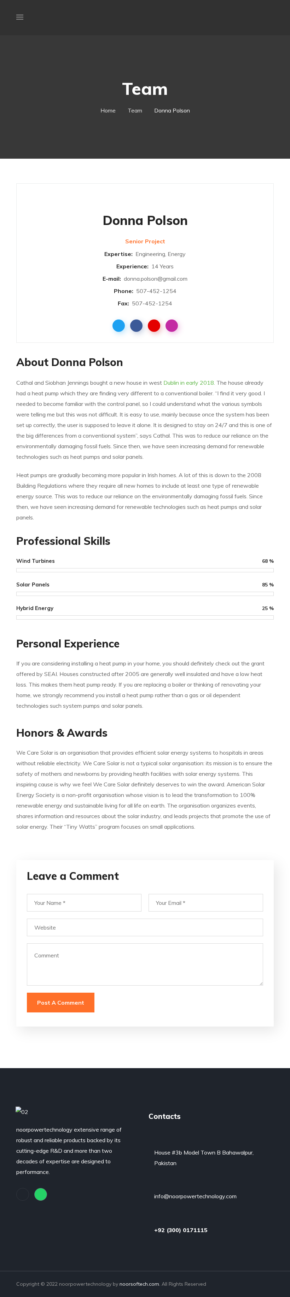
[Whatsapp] (40, 1194)
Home (108, 110)
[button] (271, 17)
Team (135, 110)
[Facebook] (22, 1194)
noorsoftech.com (139, 1284)
